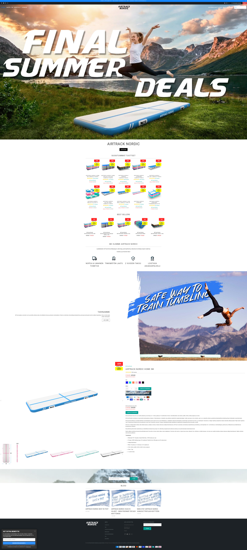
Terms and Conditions (122, 542)
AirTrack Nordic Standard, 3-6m (123, 233)
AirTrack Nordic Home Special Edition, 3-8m (106, 234)
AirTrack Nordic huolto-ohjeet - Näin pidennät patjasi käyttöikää (123, 511)
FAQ (12, 7)
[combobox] (240, 7)
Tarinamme (230, 7)
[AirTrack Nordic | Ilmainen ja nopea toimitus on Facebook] (1, 3)
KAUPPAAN (123, 149)
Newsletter (107, 538)
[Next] (123, 400)
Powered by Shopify (135, 542)
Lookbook (24, 7)
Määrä (127, 386)
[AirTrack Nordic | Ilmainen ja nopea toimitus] (124, 7)
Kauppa (8, 7)
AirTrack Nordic (90, 232)
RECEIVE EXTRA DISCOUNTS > (19, 543)
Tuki (105, 527)
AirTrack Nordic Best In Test (97, 509)
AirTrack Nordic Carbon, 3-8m (157, 233)
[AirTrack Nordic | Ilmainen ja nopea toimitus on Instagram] (5, 3)
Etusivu (3, 7)
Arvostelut (17, 7)
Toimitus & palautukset (109, 529)
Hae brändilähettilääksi (215, 7)
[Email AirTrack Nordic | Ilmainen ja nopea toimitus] (7, 3)
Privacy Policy (115, 542)
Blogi (224, 7)
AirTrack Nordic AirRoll (140, 233)
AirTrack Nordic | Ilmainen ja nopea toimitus (96, 542)
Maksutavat (107, 531)
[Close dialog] (35, 531)
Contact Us (107, 524)
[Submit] (235, 7)
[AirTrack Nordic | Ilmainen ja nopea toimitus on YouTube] (3, 3)
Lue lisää (106, 320)
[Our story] (185, 316)
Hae (105, 536)
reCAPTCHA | (129, 542)
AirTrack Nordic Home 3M (89, 233)
